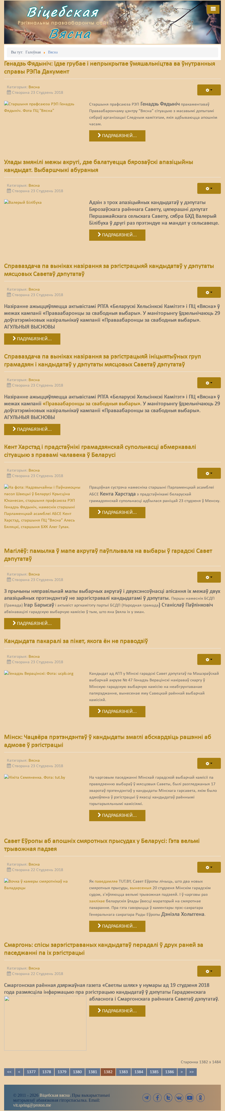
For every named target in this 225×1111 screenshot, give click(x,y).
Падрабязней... (119, 135)
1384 (138, 1072)
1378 (46, 1072)
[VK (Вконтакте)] (179, 1098)
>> (191, 1072)
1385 (154, 1072)
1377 (31, 1072)
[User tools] (209, 89)
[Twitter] (168, 1098)
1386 (169, 1072)
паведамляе (106, 881)
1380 (77, 1072)
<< (9, 1072)
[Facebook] (157, 1098)
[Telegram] (146, 1098)
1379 (62, 1072)
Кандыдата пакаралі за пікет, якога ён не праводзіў (76, 641)
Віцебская (62, 11)
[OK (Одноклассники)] (200, 1098)
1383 (123, 1072)
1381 (92, 1072)
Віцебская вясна (55, 1095)
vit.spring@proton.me (32, 1105)
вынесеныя (140, 888)
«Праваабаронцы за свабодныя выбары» (91, 404)
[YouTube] (189, 1098)
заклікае (97, 901)
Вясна (69, 33)
